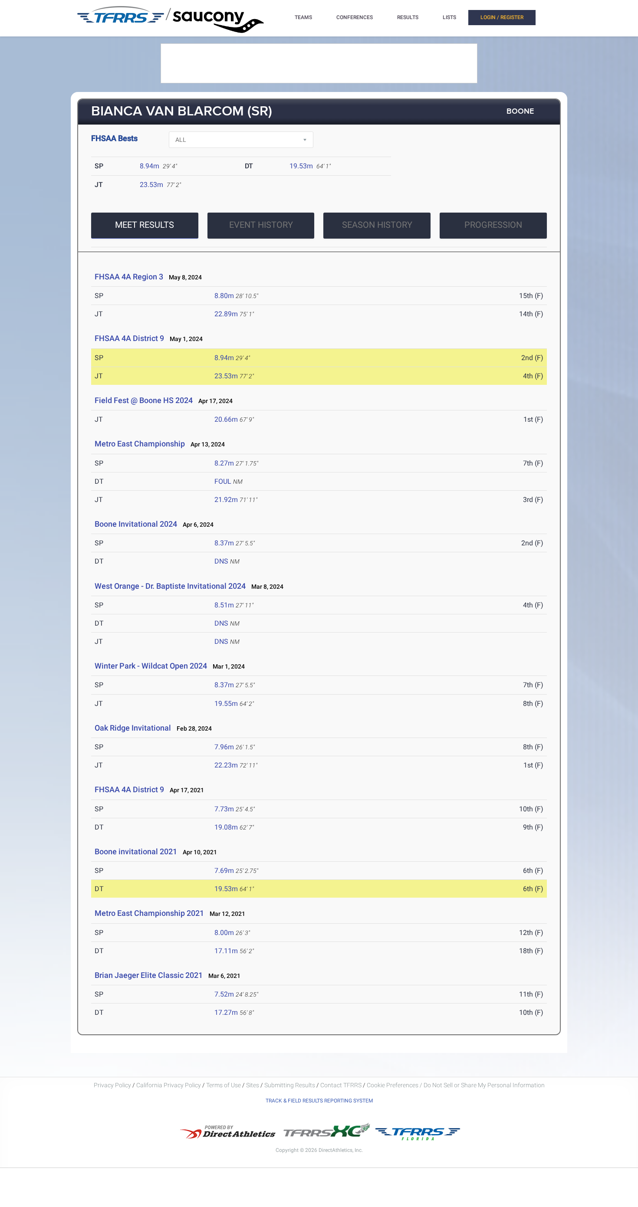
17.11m (226, 951)
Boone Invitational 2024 (136, 523)
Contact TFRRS (341, 1085)
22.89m (226, 314)
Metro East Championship (140, 443)
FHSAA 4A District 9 (129, 338)
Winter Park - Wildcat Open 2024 (151, 665)
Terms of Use (223, 1085)
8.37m (224, 543)
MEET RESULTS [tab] (144, 225)
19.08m (226, 827)
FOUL (222, 481)
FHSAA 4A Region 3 (129, 276)
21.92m (226, 499)
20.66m (226, 419)
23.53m (151, 184)
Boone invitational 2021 (136, 851)
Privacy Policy (112, 1085)
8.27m (224, 463)
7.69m (224, 870)
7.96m (224, 747)
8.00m (224, 932)
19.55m (226, 703)
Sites (252, 1085)
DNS (221, 561)
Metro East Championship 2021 (149, 913)
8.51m (224, 605)
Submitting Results (289, 1085)
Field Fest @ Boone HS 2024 (144, 400)
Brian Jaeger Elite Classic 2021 (149, 975)
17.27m (226, 1012)
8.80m (224, 296)
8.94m (149, 166)
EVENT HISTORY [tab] (261, 225)
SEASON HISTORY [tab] (377, 225)
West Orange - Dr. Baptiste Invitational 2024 (170, 585)
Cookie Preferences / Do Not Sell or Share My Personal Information (456, 1085)
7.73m (224, 809)
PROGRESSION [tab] (493, 225)
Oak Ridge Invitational (133, 727)
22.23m (226, 765)
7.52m (224, 994)
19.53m (301, 166)
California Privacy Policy (168, 1085)
